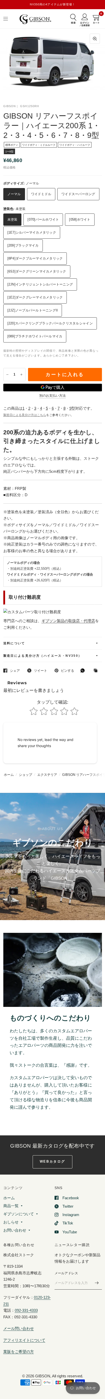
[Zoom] (95, 39)
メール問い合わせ (18, 1328)
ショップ (25, 775)
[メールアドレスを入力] (97, 1283)
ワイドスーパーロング (78, 194)
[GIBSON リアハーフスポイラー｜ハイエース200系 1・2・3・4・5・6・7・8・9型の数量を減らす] (7, 374)
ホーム (9, 775)
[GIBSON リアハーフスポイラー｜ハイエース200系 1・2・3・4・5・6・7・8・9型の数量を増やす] (21, 374)
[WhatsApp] (84, 670)
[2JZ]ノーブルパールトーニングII (32, 310)
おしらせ (11, 1222)
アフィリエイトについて (24, 1340)
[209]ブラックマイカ (23, 245)
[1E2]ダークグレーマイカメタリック (35, 297)
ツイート (40, 671)
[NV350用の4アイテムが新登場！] (52, 4)
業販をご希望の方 (18, 1351)
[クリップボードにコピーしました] (97, 670)
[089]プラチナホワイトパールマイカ (34, 336)
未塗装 (12, 219)
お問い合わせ (14, 1230)
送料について (14, 643)
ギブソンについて (18, 1214)
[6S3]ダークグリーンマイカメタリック (36, 271)
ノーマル (14, 194)
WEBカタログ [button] (52, 1161)
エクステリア (47, 775)
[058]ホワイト (79, 219)
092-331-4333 (26, 1310)
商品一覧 (11, 1206)
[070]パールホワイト (43, 219)
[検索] (73, 19)
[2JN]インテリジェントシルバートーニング (40, 284)
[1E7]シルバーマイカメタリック (31, 232)
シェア (15, 671)
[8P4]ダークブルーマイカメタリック (35, 258)
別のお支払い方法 (52, 395)
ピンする (67, 671)
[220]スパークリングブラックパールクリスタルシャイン (50, 323)
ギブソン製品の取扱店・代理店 (68, 621)
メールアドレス (66, 1273)
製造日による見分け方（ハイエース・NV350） (42, 656)
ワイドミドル (41, 194)
